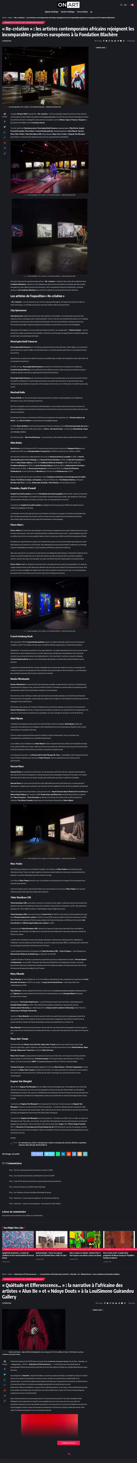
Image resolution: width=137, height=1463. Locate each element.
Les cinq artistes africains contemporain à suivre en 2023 (34, 1176)
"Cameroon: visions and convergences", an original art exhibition (36, 1198)
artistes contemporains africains (59, 1143)
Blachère (75, 1143)
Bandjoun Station (20, 432)
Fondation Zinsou (51, 420)
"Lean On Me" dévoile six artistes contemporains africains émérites (37, 1181)
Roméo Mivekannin (60, 131)
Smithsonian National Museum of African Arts (69, 991)
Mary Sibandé (30, 1145)
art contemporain (24, 1143)
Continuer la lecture (69, 1443)
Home (4, 17)
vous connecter (16, 1215)
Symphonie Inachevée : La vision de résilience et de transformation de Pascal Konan (18, 1255)
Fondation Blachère (49, 117)
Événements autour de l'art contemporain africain (23, 22)
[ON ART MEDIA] (68, 5)
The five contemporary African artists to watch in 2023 (33, 1170)
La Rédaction (6, 41)
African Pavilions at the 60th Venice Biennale (29, 1187)
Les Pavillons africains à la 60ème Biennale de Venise (32, 1192)
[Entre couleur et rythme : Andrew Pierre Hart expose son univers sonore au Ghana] (85, 1240)
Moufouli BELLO (41, 1145)
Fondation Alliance (44, 1061)
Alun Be (81, 1361)
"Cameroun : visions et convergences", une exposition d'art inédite (37, 1203)
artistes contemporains (39, 1143)
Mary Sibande (47, 134)
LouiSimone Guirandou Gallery (57, 1361)
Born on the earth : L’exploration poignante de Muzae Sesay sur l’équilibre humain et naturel (118, 1255)
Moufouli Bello (63, 128)
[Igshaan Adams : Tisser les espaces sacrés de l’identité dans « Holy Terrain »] (51, 1240)
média (10, 17)
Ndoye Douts (16, 1364)
